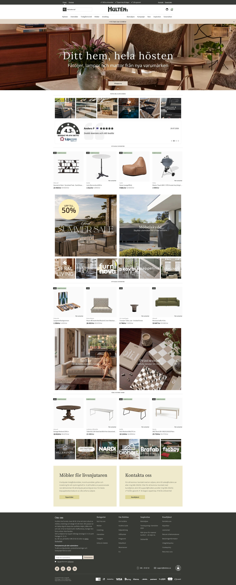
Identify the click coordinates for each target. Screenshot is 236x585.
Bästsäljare (144, 521)
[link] (118, 132)
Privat (65, 2)
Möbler (99, 526)
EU (120, 552)
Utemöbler (100, 534)
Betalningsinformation (170, 539)
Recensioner (123, 547)
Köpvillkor (165, 526)
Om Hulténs (123, 521)
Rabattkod (122, 543)
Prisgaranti (122, 539)
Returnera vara (167, 552)
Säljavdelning (123, 530)
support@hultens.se (164, 568)
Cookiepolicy (166, 547)
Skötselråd (144, 539)
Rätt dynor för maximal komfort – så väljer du (148, 533)
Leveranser (166, 530)
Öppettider (168, 2)
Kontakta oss (166, 521)
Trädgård (100, 539)
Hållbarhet (122, 534)
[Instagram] (63, 569)
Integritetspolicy (167, 543)
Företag (71, 2)
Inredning (100, 530)
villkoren (71, 562)
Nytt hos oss (101, 521)
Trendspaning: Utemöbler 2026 (149, 527)
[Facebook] (57, 569)
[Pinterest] (69, 569)
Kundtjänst (135, 497)
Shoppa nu (118, 83)
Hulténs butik (123, 526)
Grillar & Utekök (102, 543)
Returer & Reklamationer (170, 534)
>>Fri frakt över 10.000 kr (117, 22)
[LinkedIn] (75, 569)
